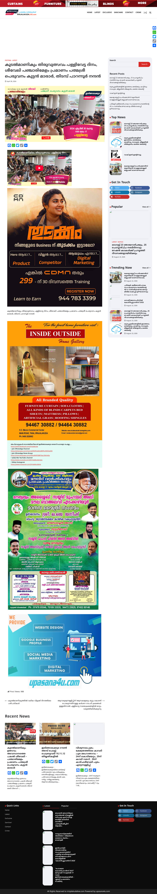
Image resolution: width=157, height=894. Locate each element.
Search (113, 60)
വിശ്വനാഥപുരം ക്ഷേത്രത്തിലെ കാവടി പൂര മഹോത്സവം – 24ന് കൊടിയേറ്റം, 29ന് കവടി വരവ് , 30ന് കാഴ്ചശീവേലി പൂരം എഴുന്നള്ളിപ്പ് (89, 756)
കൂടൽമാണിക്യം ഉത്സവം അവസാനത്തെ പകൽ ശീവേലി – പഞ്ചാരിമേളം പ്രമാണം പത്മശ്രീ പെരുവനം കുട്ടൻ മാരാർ (17, 758)
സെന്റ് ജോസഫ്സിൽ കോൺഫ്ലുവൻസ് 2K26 (134, 289)
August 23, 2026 (119, 257)
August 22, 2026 (131, 282)
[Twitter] (154, 36)
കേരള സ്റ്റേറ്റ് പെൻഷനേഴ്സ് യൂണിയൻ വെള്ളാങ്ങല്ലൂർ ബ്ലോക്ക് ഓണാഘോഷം (136, 168)
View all (145, 207)
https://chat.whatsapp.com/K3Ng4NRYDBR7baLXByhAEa (30, 456)
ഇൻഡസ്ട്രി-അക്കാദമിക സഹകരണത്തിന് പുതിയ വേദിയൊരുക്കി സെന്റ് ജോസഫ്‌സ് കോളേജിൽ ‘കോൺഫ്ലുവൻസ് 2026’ (65, 854)
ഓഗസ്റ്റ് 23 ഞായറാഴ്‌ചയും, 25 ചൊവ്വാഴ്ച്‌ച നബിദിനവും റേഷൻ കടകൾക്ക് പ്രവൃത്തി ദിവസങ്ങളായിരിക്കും (126, 80)
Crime (138, 12)
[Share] (154, 45)
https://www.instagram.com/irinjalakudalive (26, 464)
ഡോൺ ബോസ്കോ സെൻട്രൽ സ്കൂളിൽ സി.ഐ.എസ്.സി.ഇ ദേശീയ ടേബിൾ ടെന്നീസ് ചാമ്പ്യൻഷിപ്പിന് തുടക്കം (64, 819)
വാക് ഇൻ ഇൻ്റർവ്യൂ (117, 93)
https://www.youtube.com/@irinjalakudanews (26, 460)
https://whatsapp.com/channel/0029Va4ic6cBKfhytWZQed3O (32, 451)
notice (120, 242)
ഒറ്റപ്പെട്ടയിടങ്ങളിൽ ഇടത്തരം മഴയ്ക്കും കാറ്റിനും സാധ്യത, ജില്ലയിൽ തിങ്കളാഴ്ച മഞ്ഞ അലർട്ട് (137, 314)
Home (89, 12)
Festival (8, 60)
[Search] (150, 12)
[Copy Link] (154, 41)
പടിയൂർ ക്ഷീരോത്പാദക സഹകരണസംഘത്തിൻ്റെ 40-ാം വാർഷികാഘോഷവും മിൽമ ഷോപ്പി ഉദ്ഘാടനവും (129, 106)
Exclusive (107, 12)
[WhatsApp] (154, 32)
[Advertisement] (78, 36)
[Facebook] (154, 28)
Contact (129, 12)
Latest (97, 12)
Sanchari (118, 12)
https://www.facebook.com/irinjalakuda (24, 447)
